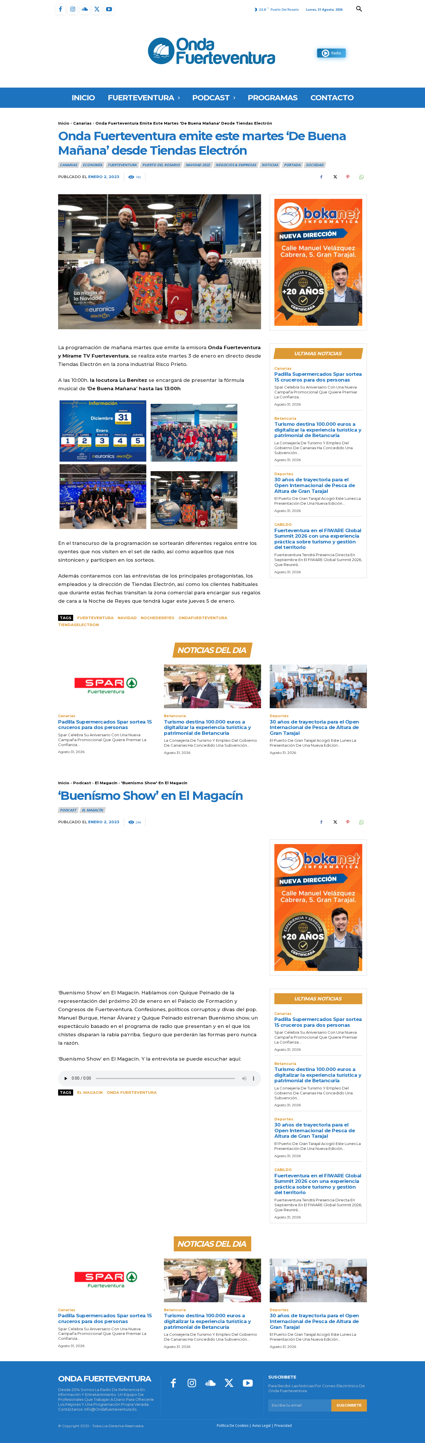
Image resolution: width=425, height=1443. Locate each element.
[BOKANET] (318, 262)
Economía (92, 164)
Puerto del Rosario (161, 164)
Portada (292, 164)
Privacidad (283, 1425)
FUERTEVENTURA (122, 164)
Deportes (283, 474)
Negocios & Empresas (236, 164)
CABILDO (283, 525)
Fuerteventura (95, 617)
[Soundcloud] (84, 9)
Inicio (63, 123)
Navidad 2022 (198, 164)
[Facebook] (60, 9)
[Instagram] (72, 9)
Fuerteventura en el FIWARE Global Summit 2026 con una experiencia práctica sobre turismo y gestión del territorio (317, 539)
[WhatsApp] (361, 177)
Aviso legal (261, 1425)
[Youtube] (109, 9)
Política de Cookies (232, 1425)
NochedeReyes (157, 617)
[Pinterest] (348, 177)
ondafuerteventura (202, 617)
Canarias (82, 123)
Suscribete (349, 1405)
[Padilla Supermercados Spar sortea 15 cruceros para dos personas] (106, 686)
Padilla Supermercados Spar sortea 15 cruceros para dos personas (318, 377)
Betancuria (285, 419)
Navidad (127, 617)
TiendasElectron (78, 624)
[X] (96, 9)
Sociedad (314, 164)
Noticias (270, 164)
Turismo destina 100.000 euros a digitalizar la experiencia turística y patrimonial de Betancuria (317, 429)
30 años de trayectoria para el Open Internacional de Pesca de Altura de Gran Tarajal (314, 485)
